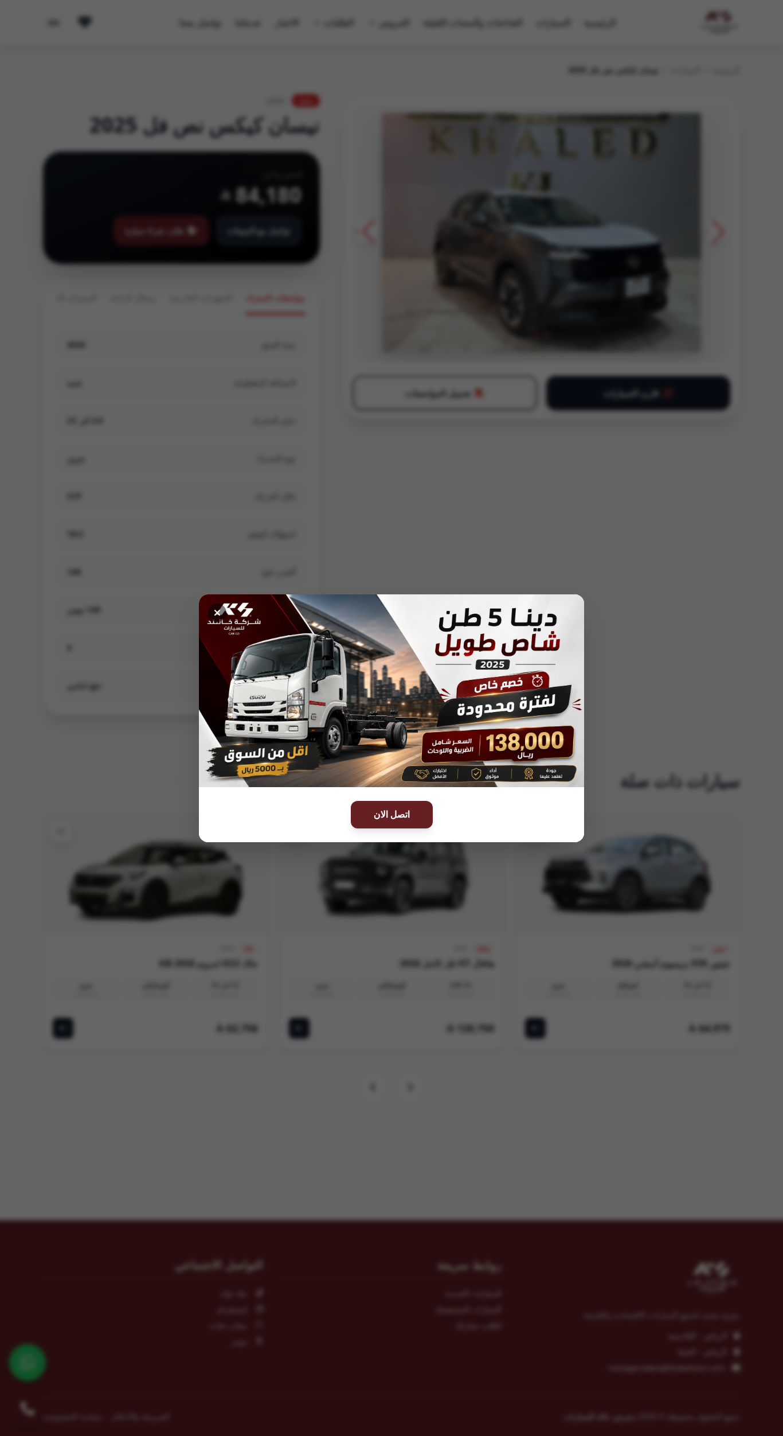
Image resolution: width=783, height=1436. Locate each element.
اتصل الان (392, 814)
